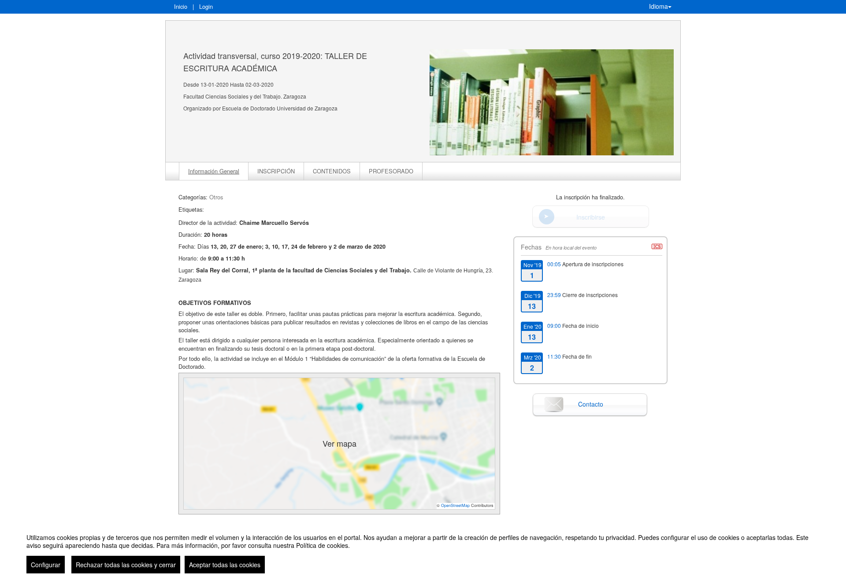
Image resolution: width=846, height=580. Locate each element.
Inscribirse (590, 217)
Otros (216, 197)
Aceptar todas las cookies (224, 564)
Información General (213, 171)
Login (206, 6)
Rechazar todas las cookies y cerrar (126, 564)
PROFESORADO (391, 171)
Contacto (590, 404)
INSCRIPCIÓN (276, 171)
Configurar (45, 564)
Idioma (658, 6)
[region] (423, 550)
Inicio (180, 6)
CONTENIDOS (332, 171)
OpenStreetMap (455, 505)
